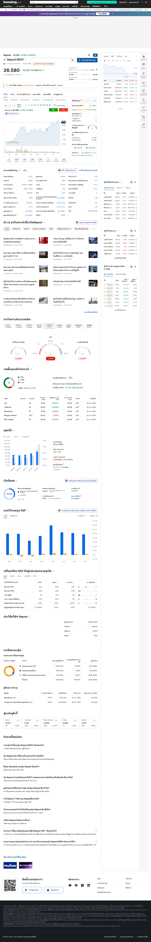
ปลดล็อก (39, 607)
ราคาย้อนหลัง (35, 100)
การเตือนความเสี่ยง (142, 937)
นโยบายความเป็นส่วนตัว (126, 937)
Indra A (7, 720)
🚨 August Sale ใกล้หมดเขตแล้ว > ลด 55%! (101, 2)
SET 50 (106, 84)
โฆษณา (128, 883)
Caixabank (27, 720)
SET (105, 80)
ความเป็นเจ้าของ (24, 100)
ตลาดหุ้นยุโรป (97, 10)
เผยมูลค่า (92, 70)
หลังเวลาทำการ (49, 10)
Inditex (65, 720)
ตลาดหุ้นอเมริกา (87, 10)
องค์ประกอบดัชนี (60, 100)
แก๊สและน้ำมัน (92, 622)
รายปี (5, 516)
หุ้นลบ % (128, 188)
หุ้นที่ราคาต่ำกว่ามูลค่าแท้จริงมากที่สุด (114, 267)
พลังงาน (94, 626)
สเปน (95, 635)
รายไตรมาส (13, 516)
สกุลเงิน (106, 56)
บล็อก (99, 879)
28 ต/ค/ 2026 (61, 203)
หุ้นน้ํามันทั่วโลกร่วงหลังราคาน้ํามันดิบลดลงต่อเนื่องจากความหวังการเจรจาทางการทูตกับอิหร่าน (20, 284)
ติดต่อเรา (129, 888)
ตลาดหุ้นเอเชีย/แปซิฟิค (125, 10)
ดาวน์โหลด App (102, 883)
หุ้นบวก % (120, 188)
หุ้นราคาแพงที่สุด (121, 274)
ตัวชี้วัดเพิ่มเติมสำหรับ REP (88, 170)
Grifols (84, 720)
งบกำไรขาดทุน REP (15, 510)
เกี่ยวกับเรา (129, 879)
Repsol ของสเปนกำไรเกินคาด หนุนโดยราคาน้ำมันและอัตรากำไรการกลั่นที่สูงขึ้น (69, 268)
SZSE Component (109, 95)
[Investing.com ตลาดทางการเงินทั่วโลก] (12, 2)
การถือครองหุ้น (12, 650)
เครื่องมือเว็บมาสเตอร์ (104, 892)
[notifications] (142, 2)
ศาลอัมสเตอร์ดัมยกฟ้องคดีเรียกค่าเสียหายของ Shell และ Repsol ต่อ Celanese (19, 300)
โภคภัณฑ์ (119, 56)
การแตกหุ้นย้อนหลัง (47, 100)
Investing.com (8, 245)
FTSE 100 (107, 98)
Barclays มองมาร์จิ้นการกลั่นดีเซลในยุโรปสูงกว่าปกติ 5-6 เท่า (19, 254)
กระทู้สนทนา (58, 94)
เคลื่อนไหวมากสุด (109, 188)
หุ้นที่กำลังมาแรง (110, 231)
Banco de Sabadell (50, 720)
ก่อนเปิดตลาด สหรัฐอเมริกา (35, 10)
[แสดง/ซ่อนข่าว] (55, 105)
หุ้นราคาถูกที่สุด (108, 274)
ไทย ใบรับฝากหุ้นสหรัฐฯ (74, 10)
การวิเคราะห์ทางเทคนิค (17, 319)
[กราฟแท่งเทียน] (6, 105)
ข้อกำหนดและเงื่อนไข (110, 937)
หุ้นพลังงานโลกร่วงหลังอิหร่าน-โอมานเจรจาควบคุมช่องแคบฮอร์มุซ (19, 240)
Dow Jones (107, 87)
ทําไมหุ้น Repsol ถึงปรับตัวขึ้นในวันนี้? (67, 281)
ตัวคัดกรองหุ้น (85, 6)
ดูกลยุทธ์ (59, 85)
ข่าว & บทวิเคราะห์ (23, 94)
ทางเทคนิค (47, 94)
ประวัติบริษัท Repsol (16, 616)
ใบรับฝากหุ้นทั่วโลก (60, 10)
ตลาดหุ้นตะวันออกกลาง (110, 10)
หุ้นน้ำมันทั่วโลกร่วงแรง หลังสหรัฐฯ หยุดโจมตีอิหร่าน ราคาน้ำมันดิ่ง (68, 254)
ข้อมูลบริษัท (14, 100)
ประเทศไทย (14, 10)
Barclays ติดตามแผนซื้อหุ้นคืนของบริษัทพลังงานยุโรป (19, 268)
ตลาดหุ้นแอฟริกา (138, 10)
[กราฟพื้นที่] (10, 105)
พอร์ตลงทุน (100, 888)
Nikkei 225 (107, 102)
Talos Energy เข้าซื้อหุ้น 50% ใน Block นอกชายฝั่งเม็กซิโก (68, 240)
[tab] (8, 326)
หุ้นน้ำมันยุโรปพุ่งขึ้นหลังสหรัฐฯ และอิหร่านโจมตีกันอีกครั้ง (68, 300)
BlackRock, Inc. (10, 698)
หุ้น (6, 10)
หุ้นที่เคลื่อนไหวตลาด (111, 182)
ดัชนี (112, 56)
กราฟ (12, 94)
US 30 (106, 91)
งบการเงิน (36, 94)
